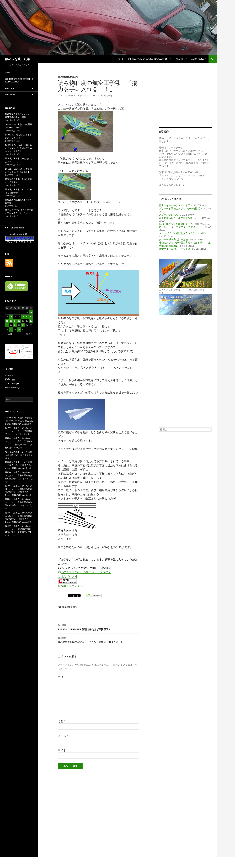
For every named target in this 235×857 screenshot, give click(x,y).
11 (31, 316)
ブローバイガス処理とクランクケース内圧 (182, 233)
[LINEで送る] (94, 595)
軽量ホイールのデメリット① (174, 205)
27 (11, 329)
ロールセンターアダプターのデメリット (180, 227)
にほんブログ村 (67, 576)
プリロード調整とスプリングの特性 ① (179, 208)
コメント (63, 677)
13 (11, 321)
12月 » (29, 333)
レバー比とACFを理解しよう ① (176, 223)
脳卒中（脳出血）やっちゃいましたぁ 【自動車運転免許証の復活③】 (18, 502)
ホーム (121, 59)
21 (15, 325)
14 (15, 321)
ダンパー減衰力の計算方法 (173, 239)
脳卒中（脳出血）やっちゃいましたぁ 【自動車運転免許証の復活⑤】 (18, 475)
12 (7, 321)
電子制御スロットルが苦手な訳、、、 (179, 217)
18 (31, 321)
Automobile (197, 59)
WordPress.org (12, 387)
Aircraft (180, 59)
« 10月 (9, 333)
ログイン (9, 375)
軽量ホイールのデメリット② (174, 248)
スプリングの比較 (168, 214)
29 (19, 329)
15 (19, 321)
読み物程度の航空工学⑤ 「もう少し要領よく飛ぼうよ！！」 (91, 639)
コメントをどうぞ (104, 95)
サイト (62, 750)
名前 (61, 721)
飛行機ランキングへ (70, 585)
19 (7, 325)
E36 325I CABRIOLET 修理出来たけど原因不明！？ (85, 627)
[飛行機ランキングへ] (67, 580)
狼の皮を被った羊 (17, 59)
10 (27, 316)
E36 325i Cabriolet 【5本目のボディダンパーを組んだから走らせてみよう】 (18, 148)
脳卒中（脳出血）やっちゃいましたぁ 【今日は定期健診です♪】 (18, 431)
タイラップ (85, 95)
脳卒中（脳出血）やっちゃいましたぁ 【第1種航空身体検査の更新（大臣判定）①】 (18, 529)
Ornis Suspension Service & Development (148, 59)
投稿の (10, 379)
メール (63, 735)
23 (23, 325)
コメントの (12, 383)
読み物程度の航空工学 (68, 76)
